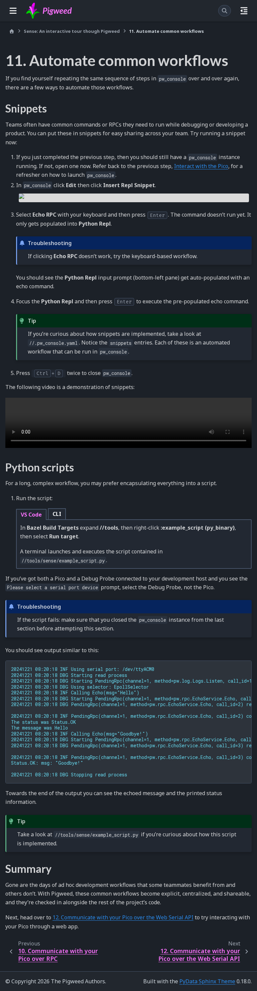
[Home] (11, 31)
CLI (57, 514)
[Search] (224, 10)
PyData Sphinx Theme (207, 981)
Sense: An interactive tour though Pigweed (72, 31)
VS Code (31, 514)
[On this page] (244, 10)
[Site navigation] (13, 10)
